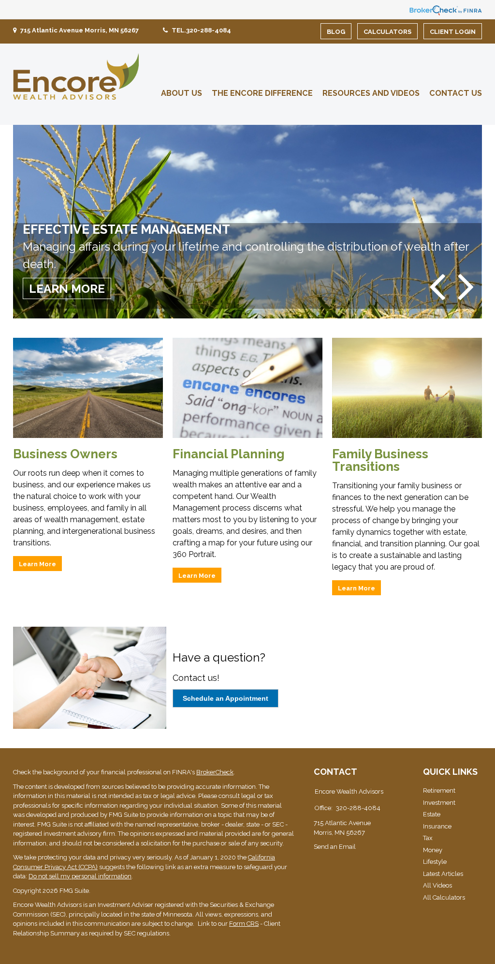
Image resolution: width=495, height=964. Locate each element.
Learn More (67, 289)
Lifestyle (435, 861)
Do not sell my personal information (80, 876)
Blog (336, 31)
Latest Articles (443, 873)
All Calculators (444, 897)
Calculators (387, 31)
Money (432, 850)
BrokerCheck (214, 772)
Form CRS (244, 923)
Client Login (453, 31)
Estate (431, 814)
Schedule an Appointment (225, 698)
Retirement (439, 790)
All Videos (437, 885)
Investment (439, 802)
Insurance (437, 826)
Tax (428, 838)
